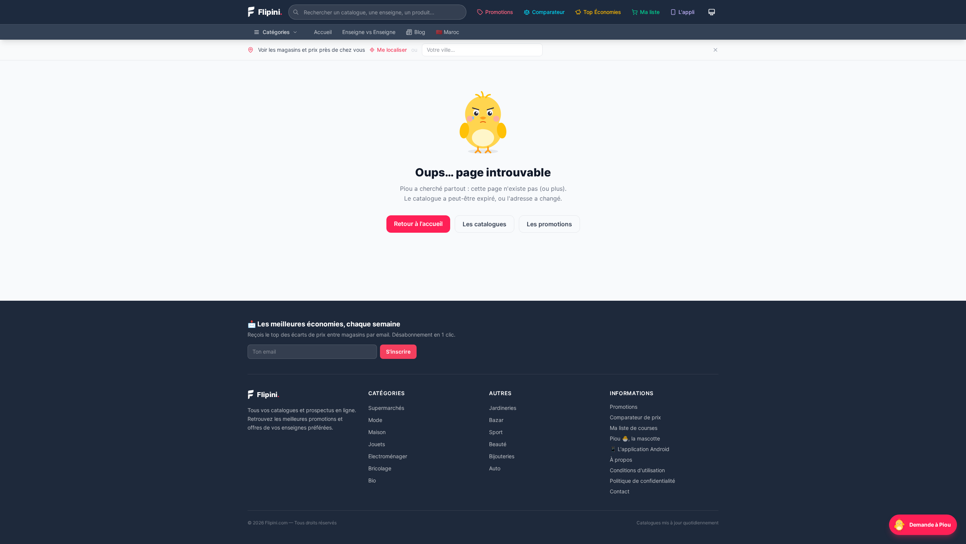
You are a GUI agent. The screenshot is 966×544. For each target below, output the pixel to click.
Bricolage (379, 468)
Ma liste (650, 12)
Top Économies (602, 12)
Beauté (497, 444)
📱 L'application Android (639, 449)
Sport (496, 432)
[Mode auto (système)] (711, 12)
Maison (377, 432)
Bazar (496, 420)
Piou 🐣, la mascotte (635, 438)
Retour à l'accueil (418, 223)
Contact (619, 491)
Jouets (376, 444)
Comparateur (548, 12)
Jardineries (502, 408)
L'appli (686, 12)
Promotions (499, 12)
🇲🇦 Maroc (447, 32)
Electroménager (387, 456)
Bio (372, 480)
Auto (494, 468)
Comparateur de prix (635, 417)
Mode (375, 420)
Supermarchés (386, 408)
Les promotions (549, 224)
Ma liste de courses (633, 428)
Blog (419, 32)
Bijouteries (501, 456)
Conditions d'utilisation (637, 470)
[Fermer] (715, 50)
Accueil (323, 32)
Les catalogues (484, 224)
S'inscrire (398, 351)
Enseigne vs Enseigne (368, 32)
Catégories (276, 32)
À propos (621, 459)
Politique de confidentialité (642, 481)
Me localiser (392, 49)
